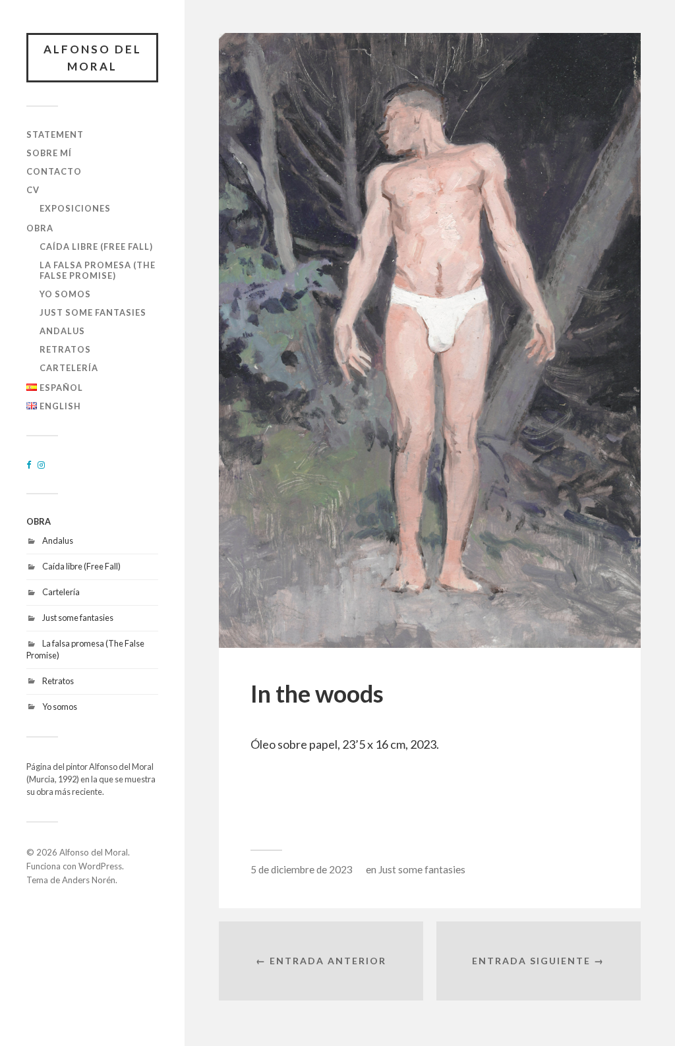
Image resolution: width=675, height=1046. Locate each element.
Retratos (65, 349)
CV (33, 190)
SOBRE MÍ (49, 153)
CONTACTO (54, 171)
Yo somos (65, 294)
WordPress (100, 866)
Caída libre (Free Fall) (96, 246)
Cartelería (69, 368)
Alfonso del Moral (93, 57)
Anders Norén (88, 880)
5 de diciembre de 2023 (301, 869)
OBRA (39, 228)
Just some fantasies (93, 312)
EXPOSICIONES (75, 208)
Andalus (62, 331)
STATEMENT (55, 134)
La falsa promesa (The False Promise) (98, 270)
